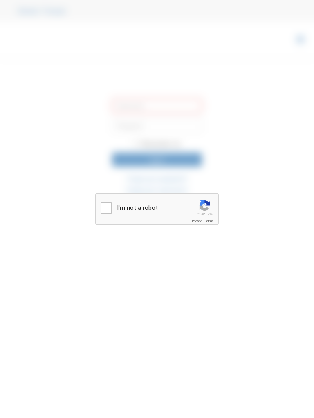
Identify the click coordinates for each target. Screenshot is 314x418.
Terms (209, 221)
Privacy (197, 221)
